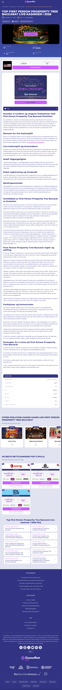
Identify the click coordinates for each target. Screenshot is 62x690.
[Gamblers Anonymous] (20, 667)
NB (30, 651)
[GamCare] (32, 667)
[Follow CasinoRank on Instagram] (24, 647)
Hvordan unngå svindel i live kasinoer (30, 583)
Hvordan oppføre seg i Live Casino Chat (31, 586)
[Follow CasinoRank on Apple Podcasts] (40, 647)
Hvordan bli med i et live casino (30, 577)
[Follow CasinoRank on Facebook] (21, 647)
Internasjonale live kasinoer (30, 611)
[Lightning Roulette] (36, 437)
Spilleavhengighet (30, 609)
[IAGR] (12, 667)
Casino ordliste (30, 600)
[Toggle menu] (3, 2)
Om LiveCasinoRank (31, 622)
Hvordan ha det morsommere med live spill (30, 580)
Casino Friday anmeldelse (16, 511)
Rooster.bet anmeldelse (16, 485)
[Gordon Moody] (46, 667)
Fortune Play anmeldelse (45, 485)
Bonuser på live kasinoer (30, 603)
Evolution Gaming (52, 379)
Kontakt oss (30, 628)
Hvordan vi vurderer (31, 625)
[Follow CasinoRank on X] (28, 647)
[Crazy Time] (12, 437)
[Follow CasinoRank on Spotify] (36, 647)
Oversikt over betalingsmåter (31, 606)
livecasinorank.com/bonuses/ (36, 142)
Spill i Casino (30, 34)
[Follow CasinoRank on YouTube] (32, 647)
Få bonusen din (35, 67)
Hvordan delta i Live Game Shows (31, 589)
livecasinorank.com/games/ (46, 155)
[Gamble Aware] (27, 673)
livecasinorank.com (8, 129)
